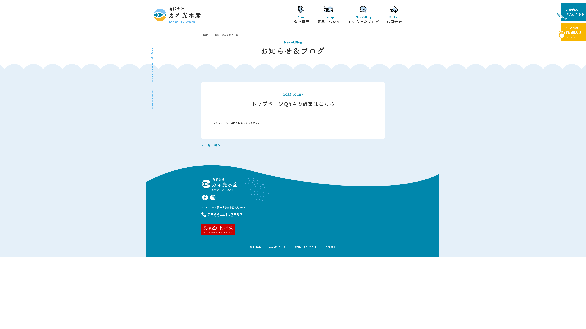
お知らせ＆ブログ (364, 15)
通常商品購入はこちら (571, 12)
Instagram (213, 197)
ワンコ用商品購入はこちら (572, 32)
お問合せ (394, 15)
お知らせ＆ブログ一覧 (226, 34)
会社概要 (301, 15)
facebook (205, 197)
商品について (329, 15)
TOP (205, 34)
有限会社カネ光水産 (173, 15)
